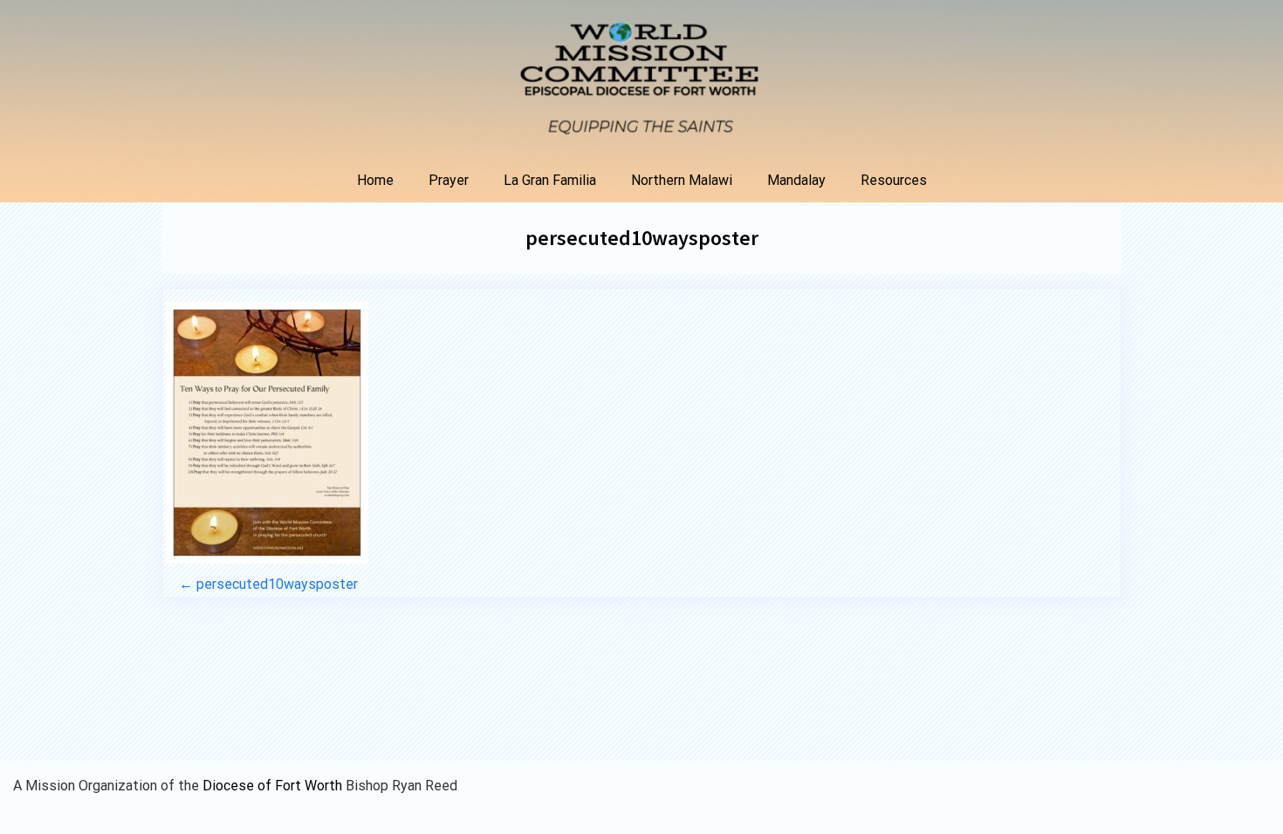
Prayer (449, 180)
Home (375, 180)
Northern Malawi (681, 180)
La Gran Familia (550, 180)
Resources (894, 180)
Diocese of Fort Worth (274, 785)
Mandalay (796, 180)
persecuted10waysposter (641, 237)
